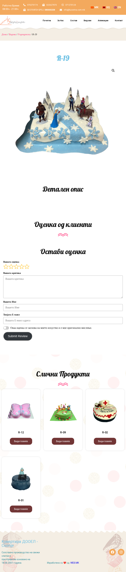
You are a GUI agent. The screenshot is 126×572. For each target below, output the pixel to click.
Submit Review (18, 336)
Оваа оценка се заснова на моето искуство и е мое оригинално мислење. (51, 327)
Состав (73, 20)
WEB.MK (74, 562)
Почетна (47, 20)
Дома (4, 34)
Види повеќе (21, 441)
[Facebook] (112, 552)
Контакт (119, 20)
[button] (113, 71)
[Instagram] (121, 552)
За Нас (60, 20)
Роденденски (24, 34)
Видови (87, 20)
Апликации (103, 20)
